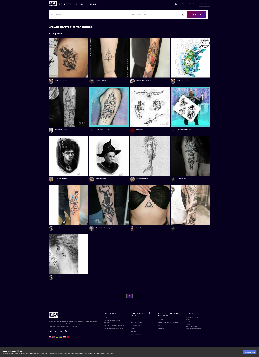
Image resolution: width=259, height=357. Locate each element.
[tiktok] (51, 331)
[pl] (50, 337)
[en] (53, 337)
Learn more (109, 353)
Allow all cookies (250, 352)
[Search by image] (183, 14)
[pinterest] (65, 331)
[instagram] (60, 331)
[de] (57, 337)
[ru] (64, 337)
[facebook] (55, 331)
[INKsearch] (53, 4)
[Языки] (176, 4)
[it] (68, 337)
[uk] (60, 337)
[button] (176, 4)
